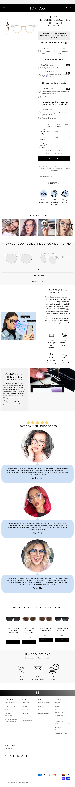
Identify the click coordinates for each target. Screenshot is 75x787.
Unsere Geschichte (44, 702)
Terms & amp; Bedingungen (59, 717)
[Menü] (4, 8)
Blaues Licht (25, 706)
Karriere (57, 702)
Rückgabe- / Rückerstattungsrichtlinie (62, 723)
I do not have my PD (55, 153)
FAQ (6, 709)
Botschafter (42, 706)
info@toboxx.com (10, 702)
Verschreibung (26, 709)
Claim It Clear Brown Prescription (29, 631)
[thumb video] (7, 29)
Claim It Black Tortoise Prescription (13, 631)
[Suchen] (66, 8)
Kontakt (57, 737)
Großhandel (8, 748)
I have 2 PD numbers (55, 150)
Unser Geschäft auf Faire (12, 752)
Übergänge (25, 713)
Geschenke (41, 709)
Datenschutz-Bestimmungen (59, 711)
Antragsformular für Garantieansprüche (11, 720)
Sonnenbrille (25, 702)
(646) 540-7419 (10, 706)
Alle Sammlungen (27, 720)
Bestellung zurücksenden (9, 714)
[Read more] (38, 693)
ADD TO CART (54, 159)
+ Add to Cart (13, 642)
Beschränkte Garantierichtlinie (60, 728)
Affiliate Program (43, 713)
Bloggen (57, 706)
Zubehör (24, 717)
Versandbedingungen (61, 733)
